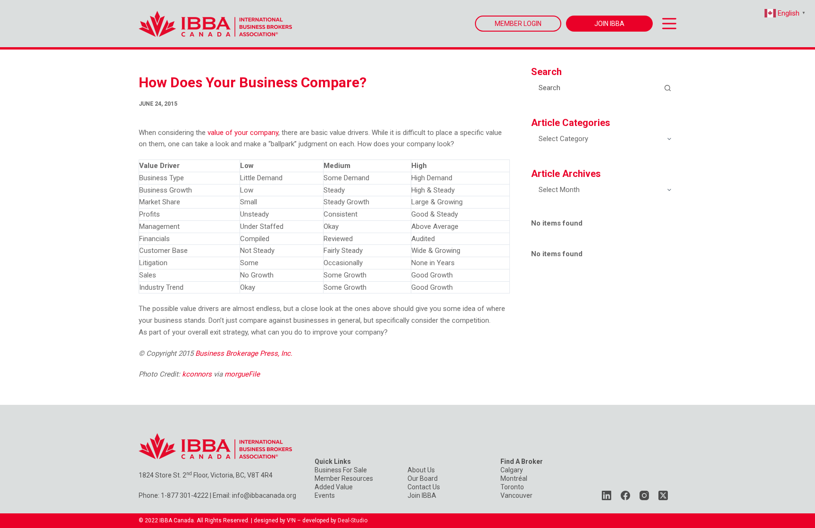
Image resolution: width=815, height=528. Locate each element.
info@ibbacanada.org (264, 495)
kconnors (197, 374)
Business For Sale (341, 470)
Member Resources (344, 478)
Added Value (334, 487)
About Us (421, 470)
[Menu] (669, 24)
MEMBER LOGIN (518, 23)
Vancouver (516, 495)
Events (325, 495)
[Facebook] (625, 495)
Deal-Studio (352, 520)
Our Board (423, 478)
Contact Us (424, 487)
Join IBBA (422, 495)
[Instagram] (644, 495)
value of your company (243, 132)
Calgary (511, 470)
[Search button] (667, 87)
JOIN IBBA (609, 23)
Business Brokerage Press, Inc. (243, 353)
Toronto (512, 487)
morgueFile (242, 374)
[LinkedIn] (606, 495)
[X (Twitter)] (663, 495)
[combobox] (595, 88)
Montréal (513, 478)
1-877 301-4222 (184, 495)
